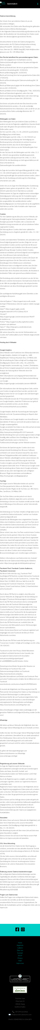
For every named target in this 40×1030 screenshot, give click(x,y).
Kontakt (20, 953)
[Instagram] (23, 929)
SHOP (20, 955)
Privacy (20, 958)
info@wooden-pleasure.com (21, 1014)
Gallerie (20, 948)
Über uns (20, 950)
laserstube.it (12, 4)
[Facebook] (17, 929)
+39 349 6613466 (21, 1012)
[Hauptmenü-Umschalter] (38, 4)
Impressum (20, 963)
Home (20, 943)
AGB (20, 961)
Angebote (20, 945)
